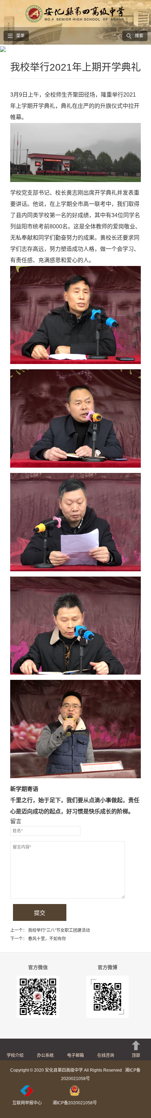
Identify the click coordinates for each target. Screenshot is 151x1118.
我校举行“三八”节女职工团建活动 (59, 930)
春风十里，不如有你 (47, 938)
